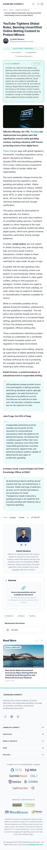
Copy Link (36, 517)
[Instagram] (18, 716)
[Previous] (37, 640)
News (11, 10)
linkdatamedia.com (35, 845)
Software (21, 616)
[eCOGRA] (31, 781)
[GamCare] (15, 781)
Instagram (13, 517)
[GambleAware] (18, 776)
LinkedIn (21, 517)
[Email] (25, 545)
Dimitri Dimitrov (18, 39)
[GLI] (34, 776)
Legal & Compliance (22, 10)
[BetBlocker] (20, 788)
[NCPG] (16, 770)
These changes (10, 151)
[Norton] (36, 812)
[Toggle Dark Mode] (33, 4)
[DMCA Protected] (29, 805)
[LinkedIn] (21, 545)
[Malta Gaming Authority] (30, 770)
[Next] (42, 640)
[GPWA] (17, 805)
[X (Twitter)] (5, 716)
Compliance (9, 616)
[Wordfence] (16, 811)
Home (5, 10)
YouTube (34, 131)
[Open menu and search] (40, 4)
